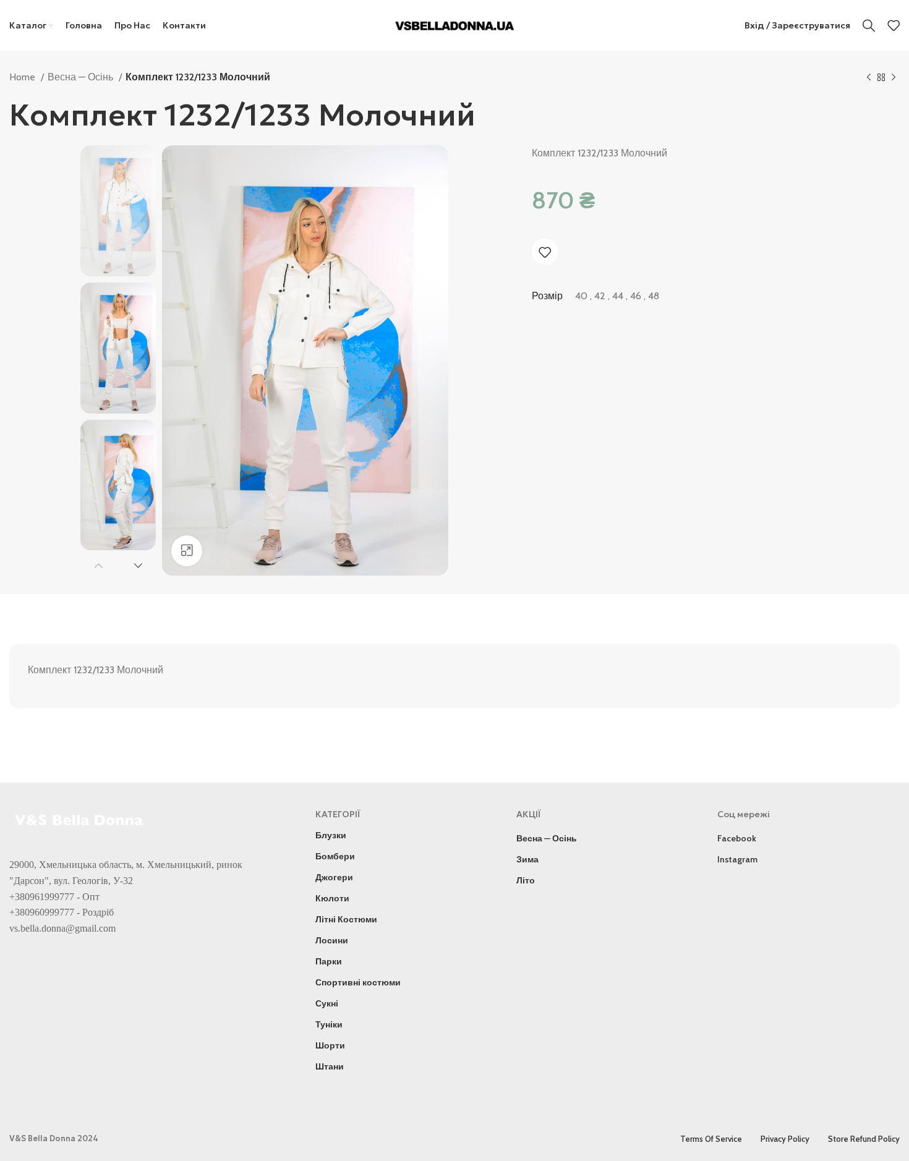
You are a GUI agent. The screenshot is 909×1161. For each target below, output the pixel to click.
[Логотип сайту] (454, 24)
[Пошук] (868, 25)
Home (23, 77)
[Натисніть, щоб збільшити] (186, 550)
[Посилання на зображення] (80, 819)
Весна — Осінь (82, 77)
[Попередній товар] (869, 78)
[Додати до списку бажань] (545, 252)
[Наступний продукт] (893, 78)
